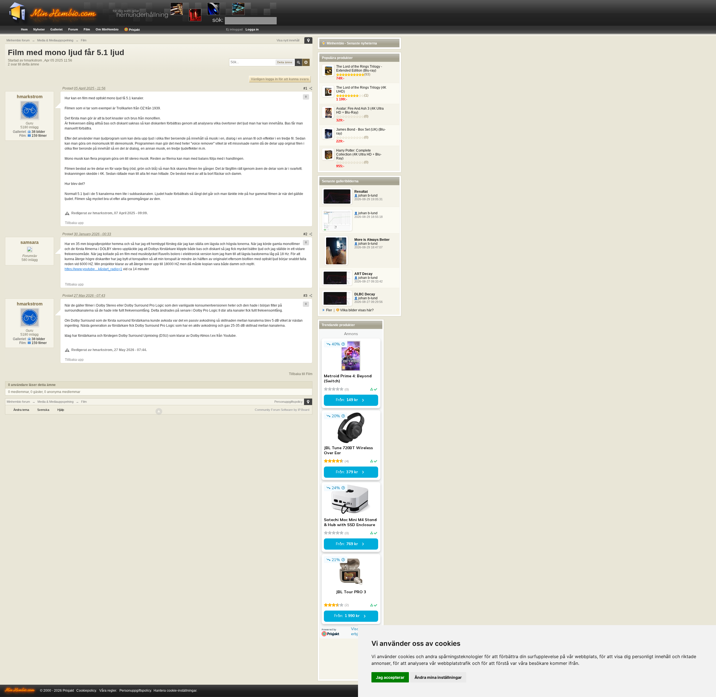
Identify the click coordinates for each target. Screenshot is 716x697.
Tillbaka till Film (300, 374)
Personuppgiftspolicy (288, 401)
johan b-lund (367, 195)
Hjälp (60, 409)
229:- (340, 141)
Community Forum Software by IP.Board (282, 409)
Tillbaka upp (74, 223)
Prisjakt (134, 29)
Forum (73, 29)
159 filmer (39, 136)
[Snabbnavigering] (308, 40)
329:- (340, 120)
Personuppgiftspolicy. (135, 691)
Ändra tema (21, 409)
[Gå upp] (159, 411)
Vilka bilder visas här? (356, 310)
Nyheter (39, 29)
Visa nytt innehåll (288, 40)
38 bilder (38, 132)
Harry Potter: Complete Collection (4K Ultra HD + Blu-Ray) (358, 154)
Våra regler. (108, 691)
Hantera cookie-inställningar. (175, 691)
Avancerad (306, 62)
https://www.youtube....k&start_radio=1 (93, 269)
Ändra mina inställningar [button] (438, 677)
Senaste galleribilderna (340, 181)
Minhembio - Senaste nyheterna (351, 43)
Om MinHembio (107, 29)
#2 (305, 234)
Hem (24, 29)
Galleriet (56, 29)
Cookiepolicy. (86, 691)
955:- (340, 166)
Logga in (252, 29)
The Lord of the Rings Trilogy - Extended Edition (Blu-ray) (359, 68)
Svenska (43, 409)
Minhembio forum (18, 401)
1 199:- (341, 99)
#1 (305, 88)
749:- (340, 78)
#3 (305, 296)
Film (87, 29)
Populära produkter (337, 58)
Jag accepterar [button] (390, 677)
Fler (329, 310)
